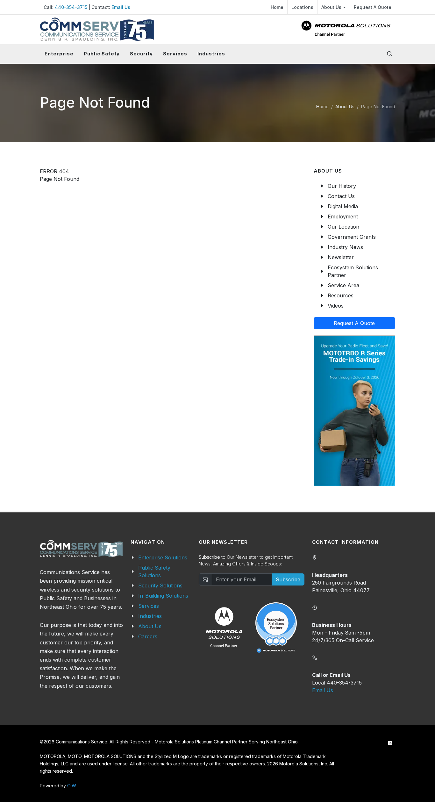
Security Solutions (160, 585)
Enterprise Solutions (162, 557)
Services (148, 606)
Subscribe (288, 579)
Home (277, 7)
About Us (331, 7)
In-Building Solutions (163, 596)
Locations (302, 7)
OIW (71, 785)
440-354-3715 (71, 7)
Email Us (120, 7)
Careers (147, 636)
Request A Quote (372, 7)
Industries (150, 616)
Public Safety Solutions (154, 571)
